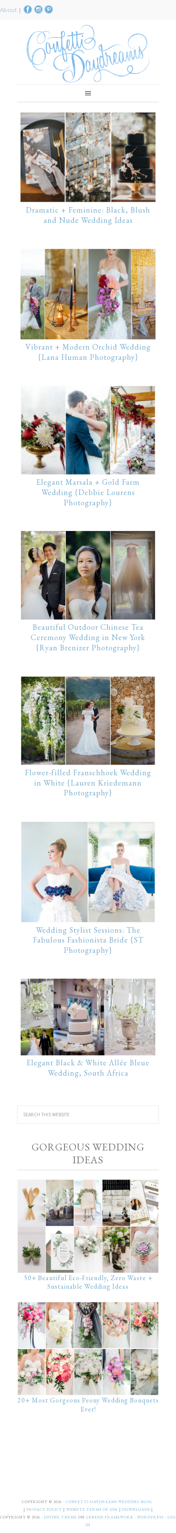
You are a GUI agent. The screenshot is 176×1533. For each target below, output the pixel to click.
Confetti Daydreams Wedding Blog (88, 53)
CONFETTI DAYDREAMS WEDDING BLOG (109, 1501)
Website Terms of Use (92, 1509)
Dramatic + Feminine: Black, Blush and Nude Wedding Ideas (88, 215)
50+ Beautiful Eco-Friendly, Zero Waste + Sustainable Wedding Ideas (88, 1282)
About (9, 10)
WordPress (150, 1517)
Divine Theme (60, 1517)
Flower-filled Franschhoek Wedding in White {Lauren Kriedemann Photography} (88, 783)
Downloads (136, 1509)
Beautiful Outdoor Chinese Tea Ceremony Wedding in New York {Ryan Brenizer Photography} (88, 637)
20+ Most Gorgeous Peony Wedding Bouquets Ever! (88, 1405)
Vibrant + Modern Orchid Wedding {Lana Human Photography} (88, 352)
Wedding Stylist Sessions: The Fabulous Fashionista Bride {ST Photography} (88, 940)
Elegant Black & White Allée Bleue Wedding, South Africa (88, 1068)
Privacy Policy (44, 1509)
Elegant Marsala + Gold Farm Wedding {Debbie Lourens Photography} (88, 492)
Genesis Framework (109, 1517)
